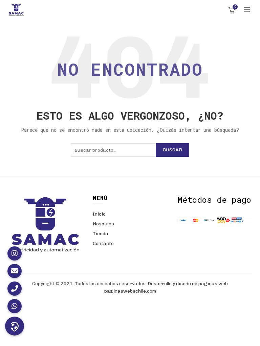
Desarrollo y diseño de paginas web (188, 284)
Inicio (99, 214)
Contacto (103, 243)
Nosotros (103, 224)
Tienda (100, 234)
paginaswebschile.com (130, 291)
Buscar (172, 150)
